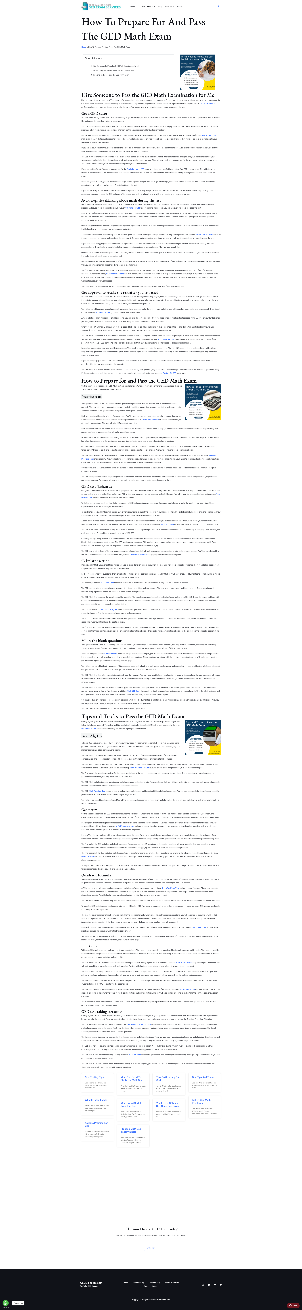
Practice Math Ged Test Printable (131, 1130)
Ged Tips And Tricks (203, 1077)
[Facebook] (209, 1285)
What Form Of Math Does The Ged (131, 1104)
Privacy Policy (138, 1282)
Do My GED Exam (146, 6)
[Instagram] (203, 1285)
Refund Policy (154, 1282)
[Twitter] (221, 1285)
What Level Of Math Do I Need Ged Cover (167, 1104)
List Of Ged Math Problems (201, 1101)
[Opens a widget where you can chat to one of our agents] (293, 1306)
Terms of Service (172, 1282)
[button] (154, 6)
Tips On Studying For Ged (167, 1078)
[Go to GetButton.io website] (5, 1307)
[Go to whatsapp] (6, 1303)
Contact (180, 6)
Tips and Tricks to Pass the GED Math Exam (111, 75)
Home (132, 6)
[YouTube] (215, 1285)
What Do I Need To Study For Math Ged (132, 1078)
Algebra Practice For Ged (96, 1124)
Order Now (169, 6)
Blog (160, 6)
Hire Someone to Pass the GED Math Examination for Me (116, 66)
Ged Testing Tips (94, 1077)
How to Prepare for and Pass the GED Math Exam (113, 70)
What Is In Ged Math (96, 1100)
